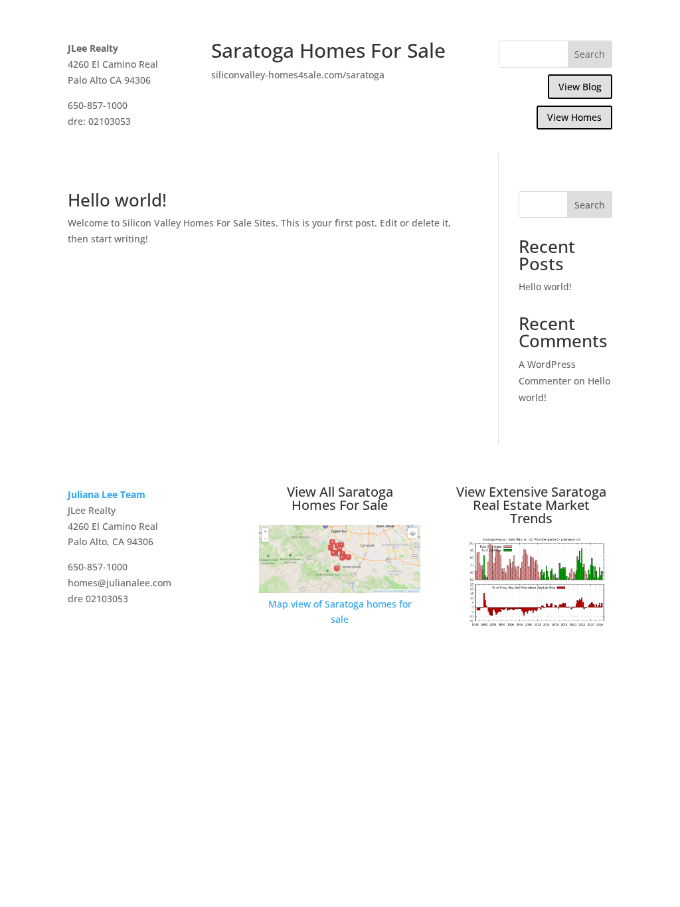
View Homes (574, 117)
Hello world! (117, 200)
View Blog (580, 86)
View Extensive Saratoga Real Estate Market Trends (531, 505)
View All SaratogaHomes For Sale (340, 498)
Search (589, 205)
